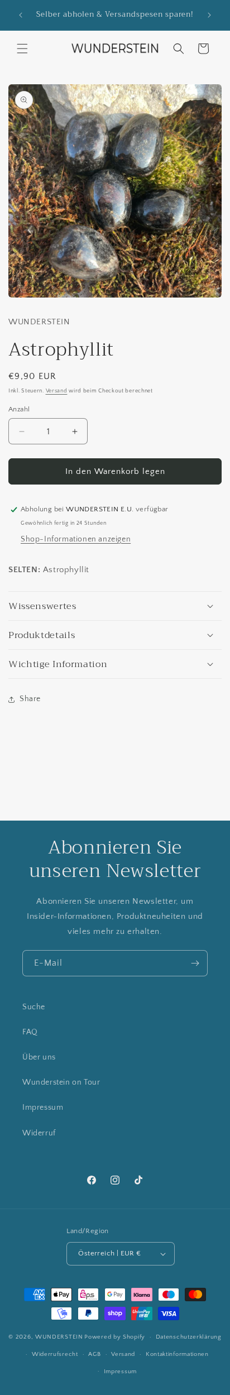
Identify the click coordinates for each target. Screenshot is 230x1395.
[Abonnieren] (195, 963)
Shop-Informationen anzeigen (76, 539)
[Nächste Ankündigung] (209, 15)
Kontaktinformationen (177, 1354)
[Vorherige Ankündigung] (20, 15)
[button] (22, 48)
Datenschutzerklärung (189, 1337)
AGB (94, 1354)
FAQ (30, 1032)
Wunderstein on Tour (61, 1082)
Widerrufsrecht (55, 1354)
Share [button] (30, 698)
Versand (57, 391)
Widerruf (39, 1133)
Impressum (42, 1107)
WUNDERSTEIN (59, 1337)
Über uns (39, 1057)
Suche (33, 1007)
